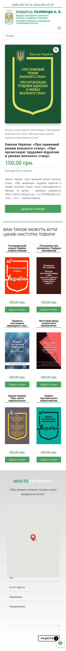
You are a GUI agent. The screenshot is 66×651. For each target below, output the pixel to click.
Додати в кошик (33, 209)
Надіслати (49, 638)
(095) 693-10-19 (44, 5)
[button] (56, 50)
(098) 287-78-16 (22, 5)
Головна (9, 129)
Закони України (22, 129)
